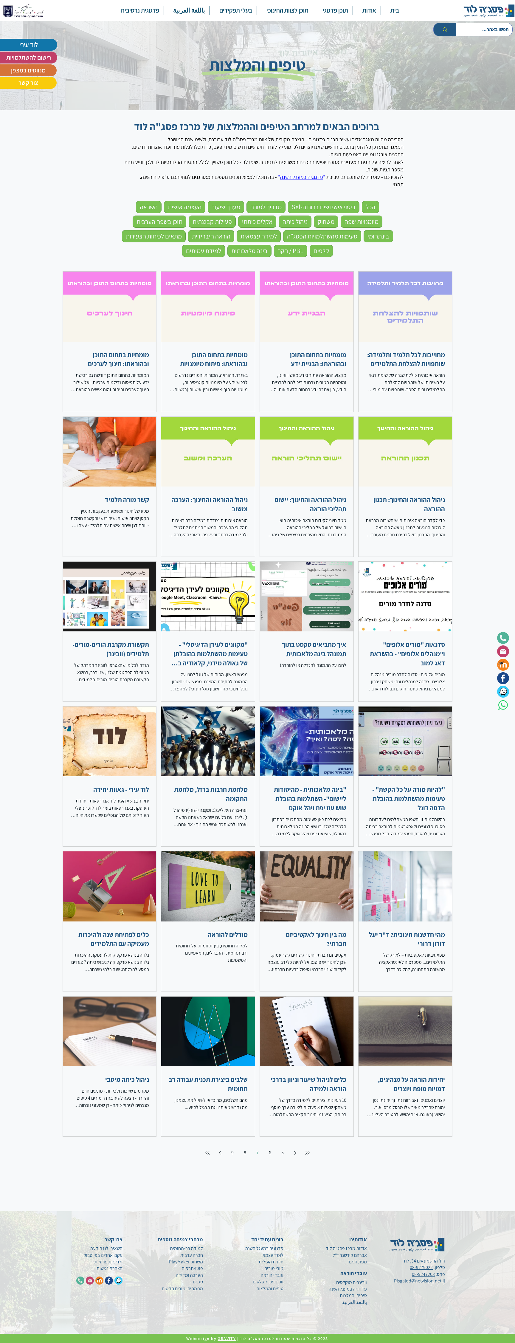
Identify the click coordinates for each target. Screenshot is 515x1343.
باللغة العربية (354, 1302)
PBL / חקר (290, 251)
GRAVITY (227, 1338)
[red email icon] (503, 651)
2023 (323, 1338)
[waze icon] (503, 692)
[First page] (307, 1152)
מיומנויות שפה (362, 221)
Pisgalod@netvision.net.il (419, 1281)
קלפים (321, 251)
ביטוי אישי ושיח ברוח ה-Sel (324, 207)
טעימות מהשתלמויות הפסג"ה (322, 236)
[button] (333, 10)
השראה (149, 207)
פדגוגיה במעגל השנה (301, 177)
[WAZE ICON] (118, 1281)
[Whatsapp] (503, 705)
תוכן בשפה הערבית (159, 221)
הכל (370, 207)
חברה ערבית (191, 1255)
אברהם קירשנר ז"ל (350, 1255)
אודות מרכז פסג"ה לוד (346, 1248)
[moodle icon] (503, 665)
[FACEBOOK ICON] (109, 1281)
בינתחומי (378, 236)
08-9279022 (421, 1267)
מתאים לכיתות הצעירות (154, 236)
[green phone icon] (503, 638)
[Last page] (207, 1152)
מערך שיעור (226, 207)
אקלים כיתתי (257, 221)
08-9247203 (423, 1274)
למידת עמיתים (203, 251)
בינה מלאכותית (249, 251)
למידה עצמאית (259, 236)
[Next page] (220, 1152)
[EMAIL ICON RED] (90, 1281)
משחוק (326, 221)
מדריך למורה (266, 207)
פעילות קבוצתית (212, 221)
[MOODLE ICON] (99, 1281)
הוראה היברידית (211, 236)
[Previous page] (295, 1152)
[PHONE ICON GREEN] (80, 1281)
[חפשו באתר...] (445, 29)
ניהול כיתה (295, 221)
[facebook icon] (503, 678)
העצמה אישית (184, 207)
